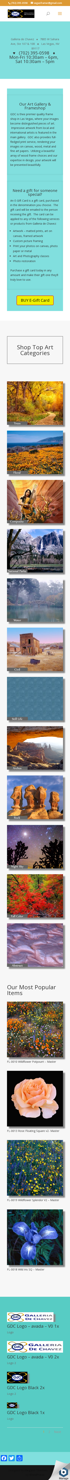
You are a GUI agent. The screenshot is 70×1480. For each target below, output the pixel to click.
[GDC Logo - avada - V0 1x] (30, 1321)
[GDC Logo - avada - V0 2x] (35, 1351)
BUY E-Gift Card (35, 300)
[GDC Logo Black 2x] (17, 1382)
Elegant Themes (36, 1470)
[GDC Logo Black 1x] (12, 1407)
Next (57, 1432)
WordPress (37, 1475)
